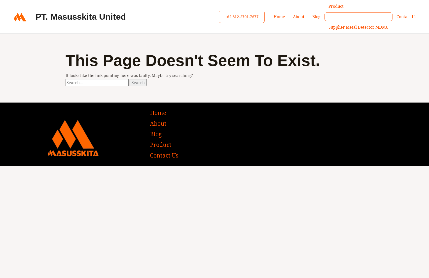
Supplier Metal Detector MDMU (358, 27)
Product (336, 6)
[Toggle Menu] (358, 16)
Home (279, 16)
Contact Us (406, 16)
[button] (242, 17)
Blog (316, 16)
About (298, 16)
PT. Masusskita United (81, 16)
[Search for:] (98, 82)
